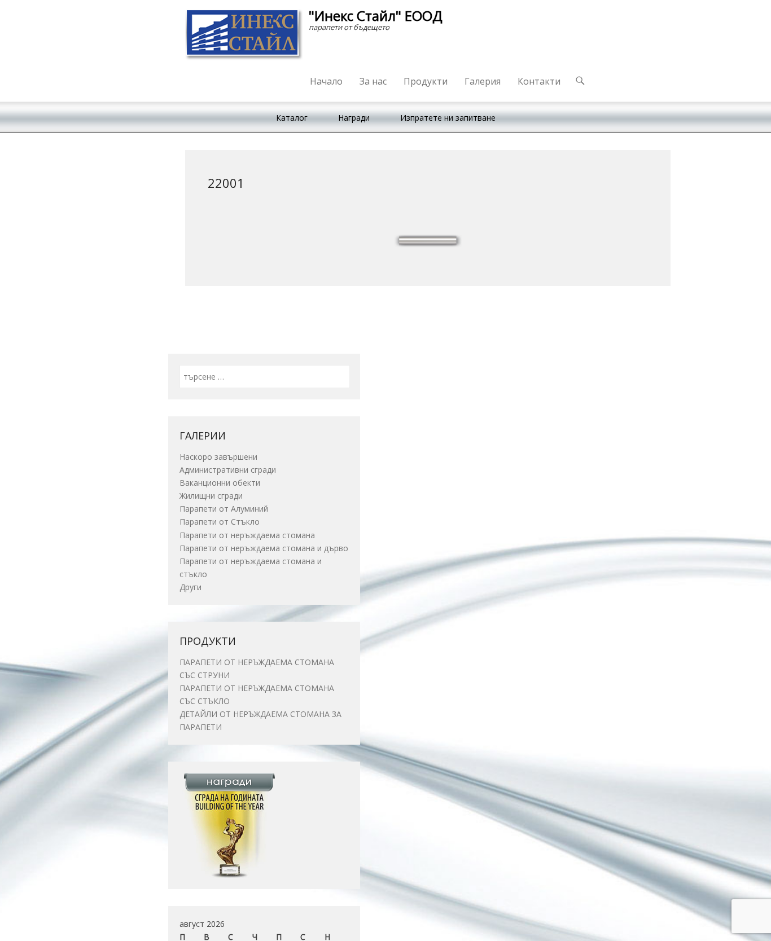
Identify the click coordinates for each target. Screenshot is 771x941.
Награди (354, 117)
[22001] (428, 240)
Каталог (292, 117)
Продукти (426, 81)
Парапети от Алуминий (223, 508)
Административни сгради (227, 469)
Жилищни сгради (211, 495)
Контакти (539, 81)
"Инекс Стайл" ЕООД (376, 15)
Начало (326, 81)
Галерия (483, 81)
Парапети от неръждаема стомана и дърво (263, 548)
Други (190, 587)
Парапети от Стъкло (219, 521)
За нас (373, 81)
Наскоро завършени (218, 456)
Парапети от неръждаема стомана (247, 535)
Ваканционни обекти (219, 482)
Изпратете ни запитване (448, 117)
